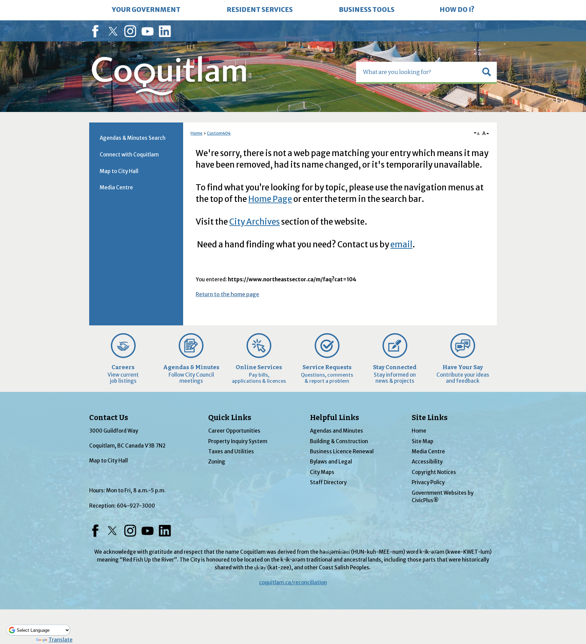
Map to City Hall (119, 171)
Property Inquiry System (237, 441)
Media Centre (116, 187)
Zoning (216, 461)
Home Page (270, 199)
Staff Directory (328, 482)
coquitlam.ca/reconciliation (293, 582)
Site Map (422, 441)
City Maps (322, 472)
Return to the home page (227, 294)
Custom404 (219, 133)
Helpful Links (334, 417)
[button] (486, 72)
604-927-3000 (136, 506)
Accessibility (427, 461)
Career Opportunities (234, 431)
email (401, 244)
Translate (60, 640)
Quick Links (229, 417)
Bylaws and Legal (331, 461)
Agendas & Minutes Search (132, 138)
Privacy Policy (428, 482)
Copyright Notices (434, 472)
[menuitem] (146, 10)
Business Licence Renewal (342, 451)
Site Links (430, 417)
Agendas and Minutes (336, 431)
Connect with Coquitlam (129, 154)
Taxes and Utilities (231, 451)
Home (196, 133)
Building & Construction (339, 441)
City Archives (254, 221)
